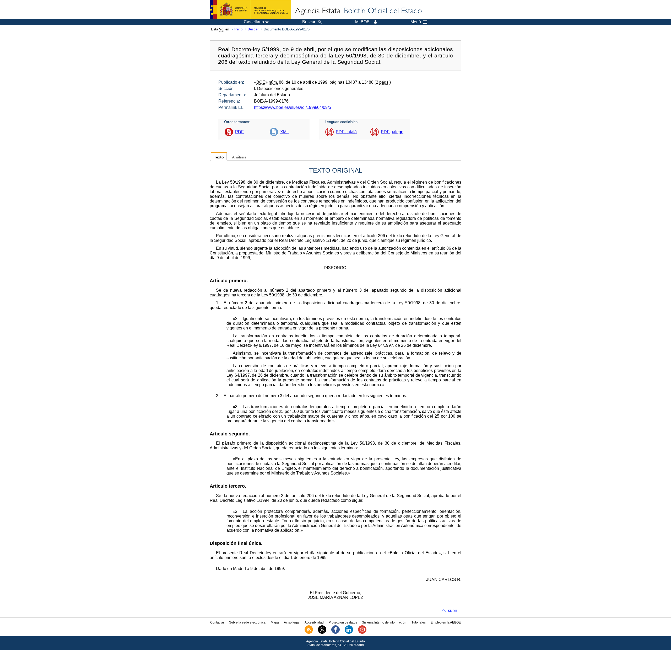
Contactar (217, 622)
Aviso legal (292, 622)
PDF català (346, 132)
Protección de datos (343, 622)
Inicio (238, 29)
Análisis (239, 157)
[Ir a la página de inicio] (358, 11)
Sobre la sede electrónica (247, 622)
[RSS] (309, 633)
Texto (219, 157)
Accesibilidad (314, 622)
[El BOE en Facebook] (335, 633)
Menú (415, 22)
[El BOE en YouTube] (362, 633)
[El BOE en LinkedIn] (349, 633)
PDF (239, 132)
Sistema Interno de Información (384, 622)
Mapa (275, 622)
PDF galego (392, 132)
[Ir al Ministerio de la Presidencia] (250, 9)
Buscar (253, 29)
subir (452, 610)
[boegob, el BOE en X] (322, 633)
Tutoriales (419, 622)
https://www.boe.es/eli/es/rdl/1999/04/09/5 (292, 107)
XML (284, 132)
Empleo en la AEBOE (446, 622)
